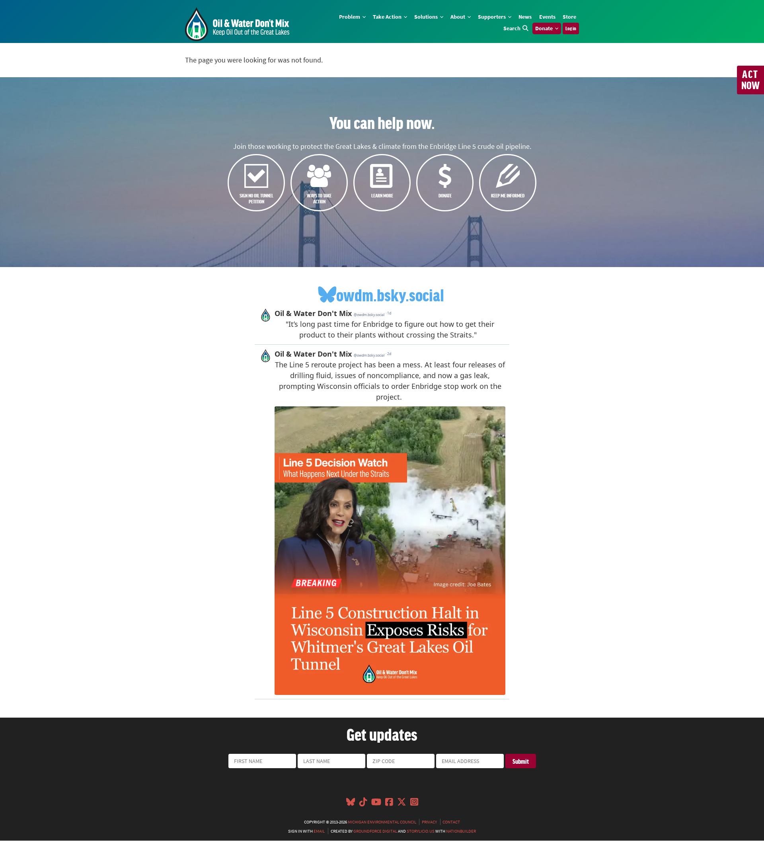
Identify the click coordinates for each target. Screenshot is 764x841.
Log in (570, 28)
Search (511, 28)
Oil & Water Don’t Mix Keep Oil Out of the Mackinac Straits (237, 24)
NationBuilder (461, 831)
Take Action (388, 17)
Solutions (426, 17)
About (458, 17)
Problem (350, 17)
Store (569, 17)
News (525, 17)
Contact (451, 822)
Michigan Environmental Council (382, 822)
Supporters (492, 17)
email (319, 831)
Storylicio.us (421, 831)
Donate (544, 28)
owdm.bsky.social (390, 294)
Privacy (429, 822)
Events (547, 17)
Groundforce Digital (375, 831)
